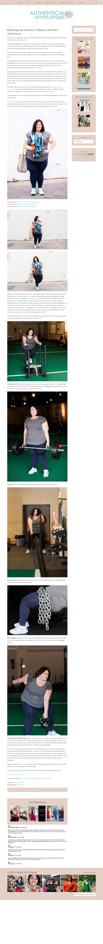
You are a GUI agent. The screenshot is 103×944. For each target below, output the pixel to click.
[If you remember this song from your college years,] (51, 883)
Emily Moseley (18, 782)
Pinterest (23, 764)
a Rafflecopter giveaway (14, 774)
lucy (30, 296)
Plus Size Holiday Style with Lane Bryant (55, 813)
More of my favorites (83, 89)
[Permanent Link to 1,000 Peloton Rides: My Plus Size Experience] (18, 821)
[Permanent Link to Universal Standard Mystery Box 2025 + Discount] (37, 821)
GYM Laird (21, 785)
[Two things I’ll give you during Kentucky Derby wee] (69, 883)
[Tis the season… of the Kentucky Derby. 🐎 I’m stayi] (87, 883)
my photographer (32, 298)
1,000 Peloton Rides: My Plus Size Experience (18, 813)
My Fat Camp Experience (84, 48)
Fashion (14, 26)
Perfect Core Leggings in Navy (27, 204)
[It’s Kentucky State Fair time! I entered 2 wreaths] (16, 883)
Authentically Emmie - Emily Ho (51, 15)
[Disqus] (37, 845)
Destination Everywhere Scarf (27, 206)
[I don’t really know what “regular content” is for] (33, 883)
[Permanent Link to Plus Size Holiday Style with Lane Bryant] (55, 821)
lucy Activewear (12, 101)
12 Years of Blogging (84, 79)
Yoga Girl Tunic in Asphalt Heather (28, 202)
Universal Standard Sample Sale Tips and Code (84, 123)
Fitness (9, 26)
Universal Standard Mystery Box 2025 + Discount (37, 814)
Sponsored (21, 26)
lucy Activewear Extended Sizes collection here (36, 778)
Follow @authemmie (89, 872)
